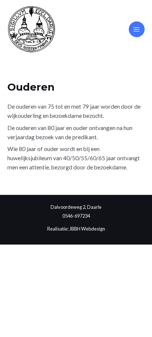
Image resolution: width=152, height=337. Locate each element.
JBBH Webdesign (87, 229)
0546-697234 (76, 216)
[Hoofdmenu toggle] (137, 29)
